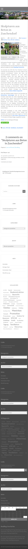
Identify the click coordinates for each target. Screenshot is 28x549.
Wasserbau (8, 455)
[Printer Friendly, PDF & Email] (5, 122)
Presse (9, 39)
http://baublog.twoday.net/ (12, 540)
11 (1, 513)
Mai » (6, 521)
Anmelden (5, 264)
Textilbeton (17, 39)
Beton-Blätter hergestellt (16, 90)
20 (9, 515)
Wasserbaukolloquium (7, 328)
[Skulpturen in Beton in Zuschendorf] (10, 48)
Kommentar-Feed (7, 270)
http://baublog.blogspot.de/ (11, 533)
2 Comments (23, 38)
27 (9, 517)
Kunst (3, 127)
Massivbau (5, 39)
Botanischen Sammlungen (7, 95)
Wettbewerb (16, 328)
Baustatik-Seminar (20, 424)
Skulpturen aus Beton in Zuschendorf (10, 30)
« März (2, 521)
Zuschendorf (20, 127)
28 (12, 517)
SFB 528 (12, 39)
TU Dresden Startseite (8, 210)
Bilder (2, 119)
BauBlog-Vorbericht (19, 67)
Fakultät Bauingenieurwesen (10, 208)
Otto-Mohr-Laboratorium (18, 115)
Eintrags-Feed (6, 267)
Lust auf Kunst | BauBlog (13, 147)
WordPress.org (6, 273)
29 (16, 517)
